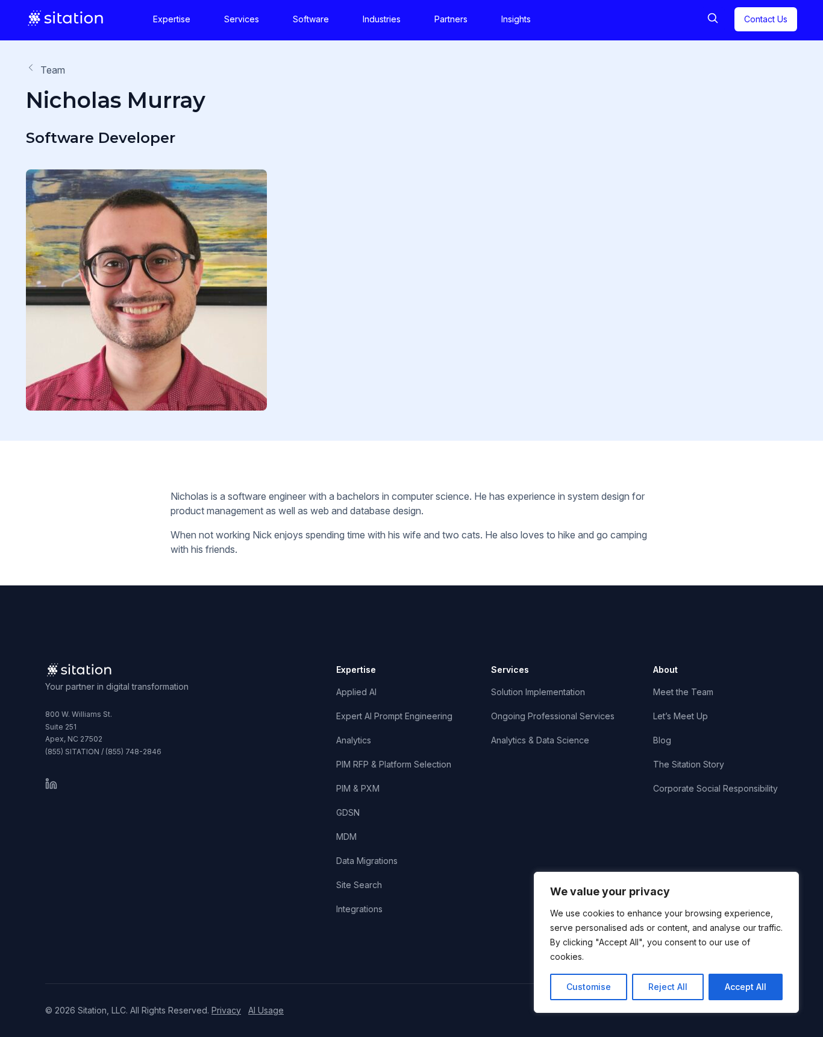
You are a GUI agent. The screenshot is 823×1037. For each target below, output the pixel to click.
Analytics (353, 740)
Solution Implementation (538, 692)
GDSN (348, 812)
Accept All (745, 987)
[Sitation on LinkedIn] (51, 784)
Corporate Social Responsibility (715, 788)
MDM (346, 836)
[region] (666, 942)
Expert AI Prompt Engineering (394, 716)
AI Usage (266, 1010)
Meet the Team (683, 692)
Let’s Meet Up (680, 716)
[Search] (713, 19)
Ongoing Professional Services (553, 716)
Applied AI (356, 692)
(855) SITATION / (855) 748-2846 (103, 751)
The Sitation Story (688, 764)
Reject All (667, 987)
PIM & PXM (358, 788)
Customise (588, 987)
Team (52, 70)
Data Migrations (367, 861)
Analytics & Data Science (540, 740)
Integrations (359, 909)
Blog (662, 740)
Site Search (359, 885)
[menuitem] (171, 19)
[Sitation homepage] (66, 18)
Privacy (226, 1010)
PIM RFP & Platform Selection (393, 764)
